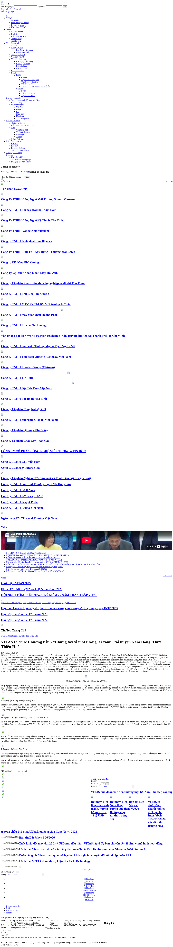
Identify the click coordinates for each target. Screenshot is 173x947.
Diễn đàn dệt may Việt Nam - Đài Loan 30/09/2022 (26, 569)
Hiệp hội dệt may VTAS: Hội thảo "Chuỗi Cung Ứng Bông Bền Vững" (35, 571)
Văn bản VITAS (17, 57)
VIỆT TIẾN (89, 886)
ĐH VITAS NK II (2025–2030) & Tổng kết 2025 (26, 553)
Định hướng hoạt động (20, 23)
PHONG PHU (89, 895)
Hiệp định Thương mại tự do (22, 125)
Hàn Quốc (20, 116)
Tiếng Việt (5, 11)
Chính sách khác (23, 52)
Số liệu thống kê (17, 105)
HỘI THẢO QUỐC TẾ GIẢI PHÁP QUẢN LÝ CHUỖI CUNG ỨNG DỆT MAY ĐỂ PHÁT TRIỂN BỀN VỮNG (53, 564)
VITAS (9, 18)
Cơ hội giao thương (14, 153)
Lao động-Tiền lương (24, 50)
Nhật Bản (20, 114)
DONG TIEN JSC (89, 890)
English (12, 11)
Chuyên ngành (17, 32)
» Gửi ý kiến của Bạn (100, 779)
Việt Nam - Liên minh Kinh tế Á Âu (35, 86)
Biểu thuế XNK (17, 70)
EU (17, 112)
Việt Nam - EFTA (28, 93)
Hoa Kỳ (19, 109)
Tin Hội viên (16, 41)
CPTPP (24, 77)
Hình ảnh (4, 600)
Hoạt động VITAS (18, 27)
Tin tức (9, 29)
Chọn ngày (86, 869)
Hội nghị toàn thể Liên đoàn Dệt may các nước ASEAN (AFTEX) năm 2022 (37, 562)
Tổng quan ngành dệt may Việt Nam (25, 100)
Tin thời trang (16, 39)
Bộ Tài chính (21, 66)
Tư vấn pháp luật (18, 54)
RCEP (23, 91)
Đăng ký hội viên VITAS (21, 162)
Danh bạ (9, 155)
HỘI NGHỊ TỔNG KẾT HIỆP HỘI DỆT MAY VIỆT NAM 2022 (33, 557)
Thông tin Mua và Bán (20, 150)
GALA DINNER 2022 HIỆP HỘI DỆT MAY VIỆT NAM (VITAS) (34, 560)
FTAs (13, 73)
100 (104, 786)
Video (4, 527)
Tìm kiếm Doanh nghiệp (21, 159)
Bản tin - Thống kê (13, 98)
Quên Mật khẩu (20, 9)
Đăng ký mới (6, 9)
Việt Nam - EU (27, 84)
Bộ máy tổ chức (17, 25)
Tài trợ (19, 137)
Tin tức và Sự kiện (18, 123)
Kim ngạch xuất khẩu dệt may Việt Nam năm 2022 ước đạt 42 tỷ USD (34, 567)
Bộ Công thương (23, 64)
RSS (28, 171)
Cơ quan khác (21, 68)
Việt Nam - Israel (28, 96)
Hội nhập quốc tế (13, 121)
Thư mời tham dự (23, 132)
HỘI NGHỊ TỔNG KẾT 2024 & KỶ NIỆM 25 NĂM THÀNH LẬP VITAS (37, 555)
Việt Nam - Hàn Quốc (30, 80)
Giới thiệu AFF (22, 130)
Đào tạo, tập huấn (18, 148)
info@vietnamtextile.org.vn (22, 927)
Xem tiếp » (167, 575)
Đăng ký (169, 181)
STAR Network (17, 139)
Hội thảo (14, 143)
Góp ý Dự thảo (17, 48)
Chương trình (21, 134)
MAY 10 (89, 881)
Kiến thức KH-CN (18, 36)
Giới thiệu (15, 20)
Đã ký (18, 75)
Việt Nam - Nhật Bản (29, 82)
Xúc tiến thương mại (14, 141)
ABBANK (89, 899)
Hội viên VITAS (18, 157)
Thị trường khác (22, 118)
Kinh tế (14, 34)
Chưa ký (19, 89)
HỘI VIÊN (5, 181)
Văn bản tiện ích (12, 43)
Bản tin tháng (16, 102)
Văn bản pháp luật (18, 59)
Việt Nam (20, 107)
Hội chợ (14, 146)
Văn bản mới (16, 45)
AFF (13, 127)
